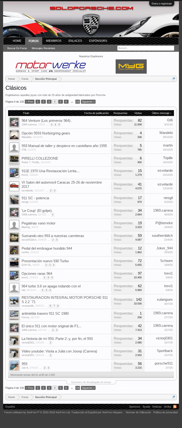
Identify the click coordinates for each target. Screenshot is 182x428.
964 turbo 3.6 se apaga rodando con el (51, 286)
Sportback (165, 351)
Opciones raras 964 (37, 274)
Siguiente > (88, 101)
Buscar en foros (17, 48)
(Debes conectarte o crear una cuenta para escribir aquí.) (143, 387)
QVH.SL (26, 264)
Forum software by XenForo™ (37, 412)
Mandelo (26, 137)
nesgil (25, 201)
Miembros (53, 41)
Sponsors (134, 406)
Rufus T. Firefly (30, 162)
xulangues (165, 299)
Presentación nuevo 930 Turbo (45, 261)
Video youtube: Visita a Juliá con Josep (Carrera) (59, 351)
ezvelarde (165, 170)
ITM (24, 149)
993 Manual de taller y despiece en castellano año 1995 (64, 146)
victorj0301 (28, 342)
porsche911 (164, 363)
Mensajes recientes (43, 48)
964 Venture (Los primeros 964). (46, 121)
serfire (25, 252)
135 (77, 101)
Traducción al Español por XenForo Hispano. (97, 412)
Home (17, 41)
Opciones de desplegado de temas (91, 382)
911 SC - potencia (35, 198)
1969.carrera (29, 124)
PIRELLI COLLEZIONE (40, 158)
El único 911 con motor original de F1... (51, 326)
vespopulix (28, 305)
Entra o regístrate (162, 3)
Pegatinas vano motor (38, 223)
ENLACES (75, 41)
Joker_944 (164, 248)
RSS (175, 406)
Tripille (168, 158)
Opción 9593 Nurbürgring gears (46, 133)
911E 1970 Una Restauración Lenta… (51, 171)
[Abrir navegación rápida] (173, 78)
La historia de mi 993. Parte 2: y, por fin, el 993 (57, 339)
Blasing (26, 227)
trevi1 (25, 174)
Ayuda (146, 406)
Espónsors (98, 41)
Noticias (157, 406)
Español (10, 406)
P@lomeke (164, 223)
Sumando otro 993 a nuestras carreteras (53, 236)
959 (24, 364)
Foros (34, 41)
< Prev (29, 101)
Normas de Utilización (138, 412)
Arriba (167, 406)
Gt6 (170, 120)
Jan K (25, 367)
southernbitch (162, 236)
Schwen (166, 261)
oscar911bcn (29, 239)
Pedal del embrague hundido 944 (47, 248)
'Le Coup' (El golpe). (37, 211)
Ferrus (25, 317)
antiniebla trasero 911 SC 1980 (45, 313)
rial (23, 290)
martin (168, 145)
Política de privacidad (165, 412)
